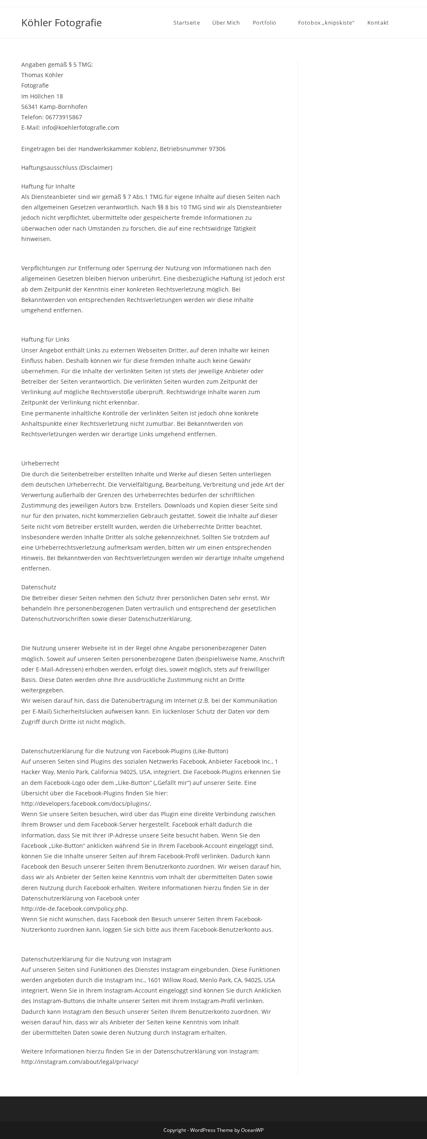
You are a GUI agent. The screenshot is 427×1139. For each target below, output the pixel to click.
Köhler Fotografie (61, 22)
